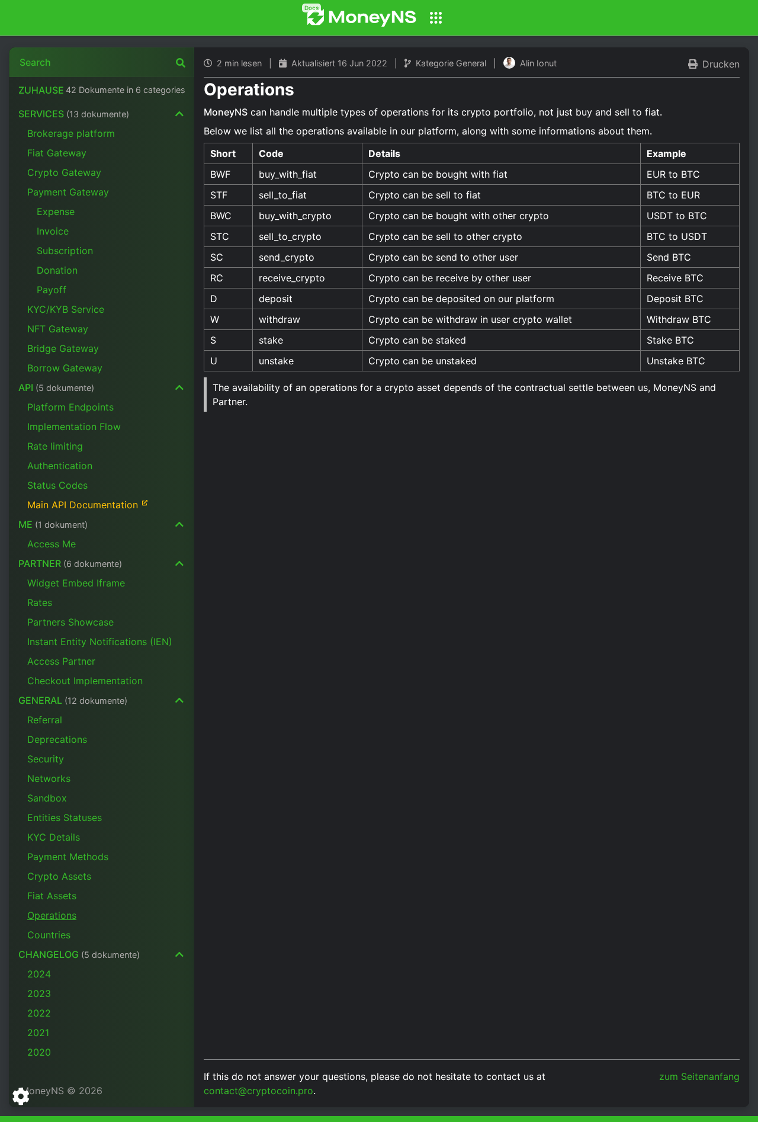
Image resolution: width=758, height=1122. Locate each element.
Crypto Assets (59, 876)
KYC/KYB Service (65, 309)
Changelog (79, 954)
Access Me (51, 544)
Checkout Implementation (85, 681)
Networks (48, 778)
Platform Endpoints (70, 407)
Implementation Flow (74, 426)
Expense (56, 211)
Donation (57, 270)
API (56, 387)
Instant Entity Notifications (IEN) (99, 641)
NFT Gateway (57, 329)
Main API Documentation (82, 505)
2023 (39, 993)
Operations (51, 915)
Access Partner (61, 661)
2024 (39, 974)
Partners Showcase (70, 622)
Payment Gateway (68, 192)
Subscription (65, 251)
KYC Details (53, 837)
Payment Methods (67, 857)
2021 (38, 1032)
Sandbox (47, 798)
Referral (44, 720)
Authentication (59, 466)
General (72, 700)
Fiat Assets (51, 896)
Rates (39, 602)
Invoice (53, 231)
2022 (39, 1013)
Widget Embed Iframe (76, 583)
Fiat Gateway (56, 153)
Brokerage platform (71, 133)
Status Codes (57, 485)
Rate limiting (55, 446)
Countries (48, 935)
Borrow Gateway (64, 368)
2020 (39, 1052)
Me (53, 524)
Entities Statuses (64, 817)
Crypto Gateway (64, 172)
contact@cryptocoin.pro (258, 1091)
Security (45, 759)
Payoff (51, 290)
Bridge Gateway (63, 348)
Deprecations (57, 739)
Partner (70, 563)
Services (73, 114)
